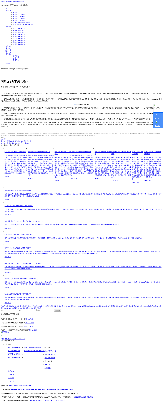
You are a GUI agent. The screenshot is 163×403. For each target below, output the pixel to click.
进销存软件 (56, 389)
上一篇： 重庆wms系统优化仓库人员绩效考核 (16, 141)
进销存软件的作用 (35, 308)
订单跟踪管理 (128, 306)
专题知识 (11, 374)
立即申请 (57, 310)
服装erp (37, 389)
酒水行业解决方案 (19, 36)
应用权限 (77, 397)
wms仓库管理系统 (97, 306)
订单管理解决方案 (149, 306)
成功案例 (8, 48)
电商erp (42, 389)
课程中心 (8, 52)
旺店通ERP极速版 (19, 14)
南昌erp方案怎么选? (24, 69)
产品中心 (8, 10)
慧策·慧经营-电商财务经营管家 (23, 24)
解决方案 (8, 26)
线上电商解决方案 (19, 28)
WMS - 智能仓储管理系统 (21, 22)
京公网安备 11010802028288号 (55, 400)
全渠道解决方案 (18, 32)
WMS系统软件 (13, 386)
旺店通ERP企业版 (19, 16)
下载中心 (48, 364)
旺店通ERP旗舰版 (19, 18)
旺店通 (3, 306)
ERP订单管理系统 (109, 306)
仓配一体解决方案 (19, 34)
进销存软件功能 (23, 308)
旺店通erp (69, 389)
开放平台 (16, 60)
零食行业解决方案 (19, 40)
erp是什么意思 (44, 306)
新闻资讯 (11, 378)
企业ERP (28, 386)
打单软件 (25, 306)
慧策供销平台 (10, 306)
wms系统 (63, 389)
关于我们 (8, 54)
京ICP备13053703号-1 (36, 400)
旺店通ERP (16, 12)
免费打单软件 (53, 306)
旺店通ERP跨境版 (19, 20)
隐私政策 (11, 371)
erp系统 (14, 69)
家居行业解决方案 (19, 44)
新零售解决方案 (18, 30)
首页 (6, 8)
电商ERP (21, 386)
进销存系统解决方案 (73, 306)
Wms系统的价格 (85, 306)
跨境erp (31, 389)
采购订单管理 (137, 306)
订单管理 (18, 306)
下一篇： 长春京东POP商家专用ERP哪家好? (15, 143)
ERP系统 (4, 139)
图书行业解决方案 (19, 38)
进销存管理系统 (12, 308)
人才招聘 (16, 58)
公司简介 (16, 56)
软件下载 (8, 50)
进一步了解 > (29, 319)
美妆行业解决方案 (19, 42)
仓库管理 (26, 389)
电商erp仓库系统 (33, 306)
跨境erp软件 (120, 306)
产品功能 (90, 397)
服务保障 (8, 46)
